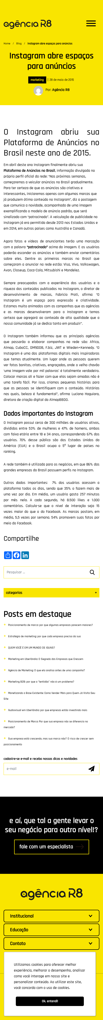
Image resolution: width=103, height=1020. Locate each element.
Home (7, 43)
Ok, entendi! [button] (50, 1001)
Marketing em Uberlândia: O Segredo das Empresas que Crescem (45, 659)
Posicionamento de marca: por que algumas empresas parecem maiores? (50, 625)
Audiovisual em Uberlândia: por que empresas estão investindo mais (47, 710)
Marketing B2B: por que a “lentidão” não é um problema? (41, 682)
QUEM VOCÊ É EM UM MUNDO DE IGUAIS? (31, 648)
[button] (91, 24)
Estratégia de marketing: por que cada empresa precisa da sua (44, 636)
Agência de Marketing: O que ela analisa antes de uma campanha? (46, 670)
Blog (19, 43)
